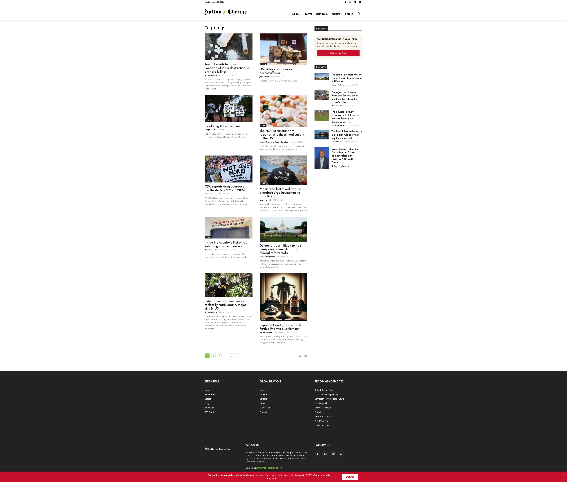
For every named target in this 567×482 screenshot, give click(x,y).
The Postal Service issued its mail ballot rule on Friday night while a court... (346, 135)
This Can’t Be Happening (326, 394)
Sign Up (349, 14)
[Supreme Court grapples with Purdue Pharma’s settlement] (283, 297)
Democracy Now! (323, 407)
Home (208, 390)
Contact (263, 412)
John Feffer (264, 76)
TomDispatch (321, 403)
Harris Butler (337, 106)
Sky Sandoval (337, 141)
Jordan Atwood (266, 332)
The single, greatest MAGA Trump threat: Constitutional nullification (346, 78)
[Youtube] (360, 2)
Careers (263, 398)
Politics (208, 59)
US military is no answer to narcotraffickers (278, 71)
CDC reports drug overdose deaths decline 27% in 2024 (225, 188)
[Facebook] (345, 2)
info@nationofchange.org (269, 467)
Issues (295, 14)
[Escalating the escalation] (228, 108)
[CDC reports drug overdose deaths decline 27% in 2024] (228, 169)
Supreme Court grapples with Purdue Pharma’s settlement (280, 326)
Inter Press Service (323, 416)
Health (262, 126)
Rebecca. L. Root (212, 250)
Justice (262, 320)
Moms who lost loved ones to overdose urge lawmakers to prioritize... (280, 192)
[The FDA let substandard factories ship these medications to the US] (283, 111)
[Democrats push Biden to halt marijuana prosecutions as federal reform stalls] (283, 229)
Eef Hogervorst (337, 125)
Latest (308, 14)
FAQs (262, 403)
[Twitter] (355, 2)
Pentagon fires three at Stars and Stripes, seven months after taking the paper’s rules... (344, 97)
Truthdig (318, 412)
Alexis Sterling (211, 75)
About (262, 390)
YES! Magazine (321, 421)
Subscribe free (338, 52)
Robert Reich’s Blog (324, 390)
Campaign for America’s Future (329, 398)
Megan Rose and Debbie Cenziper (274, 142)
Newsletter (210, 394)
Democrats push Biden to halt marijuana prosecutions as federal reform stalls (280, 249)
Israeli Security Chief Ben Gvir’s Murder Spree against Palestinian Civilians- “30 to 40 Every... (345, 155)
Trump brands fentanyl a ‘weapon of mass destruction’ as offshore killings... (228, 67)
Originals (322, 14)
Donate (336, 14)
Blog (207, 403)
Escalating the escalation (222, 126)
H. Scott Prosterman (340, 166)
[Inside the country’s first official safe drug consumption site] (228, 228)
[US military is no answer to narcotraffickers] (283, 49)
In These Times (322, 425)
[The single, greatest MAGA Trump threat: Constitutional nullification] (322, 76)
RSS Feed (209, 412)
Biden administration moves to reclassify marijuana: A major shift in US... (226, 304)
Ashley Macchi (211, 194)
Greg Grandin (211, 130)
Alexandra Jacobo (267, 256)
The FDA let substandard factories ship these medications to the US (282, 134)
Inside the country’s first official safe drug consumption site (226, 244)
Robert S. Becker (338, 85)
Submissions (266, 407)
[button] (358, 13)
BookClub (209, 407)
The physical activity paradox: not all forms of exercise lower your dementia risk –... (345, 116)
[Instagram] (350, 2)
